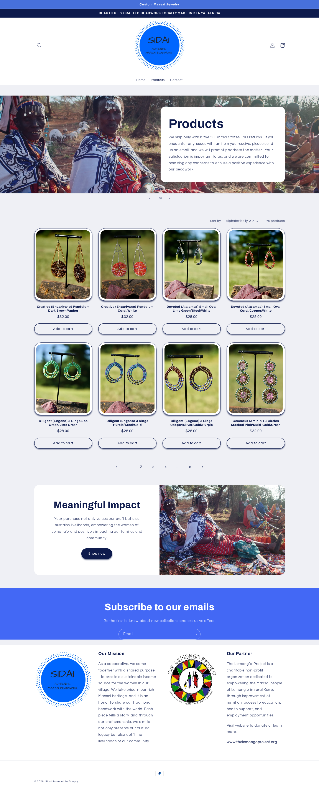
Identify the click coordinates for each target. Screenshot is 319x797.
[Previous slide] (150, 198)
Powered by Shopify (66, 781)
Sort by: (215, 221)
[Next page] (202, 467)
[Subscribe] (195, 634)
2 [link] (141, 467)
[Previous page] (117, 467)
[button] (39, 45)
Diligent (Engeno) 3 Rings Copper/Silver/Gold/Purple (191, 423)
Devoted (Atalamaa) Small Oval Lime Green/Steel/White (192, 308)
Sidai (48, 781)
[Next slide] (169, 198)
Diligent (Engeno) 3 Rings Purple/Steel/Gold (127, 423)
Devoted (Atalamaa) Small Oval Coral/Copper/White (256, 308)
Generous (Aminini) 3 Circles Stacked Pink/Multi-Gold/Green (256, 423)
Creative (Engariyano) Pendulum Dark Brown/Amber (63, 308)
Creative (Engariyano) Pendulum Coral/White (127, 308)
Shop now (96, 553)
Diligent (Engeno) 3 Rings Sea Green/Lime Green (63, 423)
